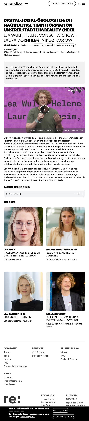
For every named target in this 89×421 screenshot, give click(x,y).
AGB (6, 362)
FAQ (63, 355)
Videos (64, 352)
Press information (13, 380)
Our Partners (38, 352)
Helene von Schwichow (49, 35)
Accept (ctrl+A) (60, 410)
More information (75, 130)
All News (8, 377)
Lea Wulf (13, 35)
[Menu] (26, 4)
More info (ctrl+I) (28, 417)
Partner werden (40, 355)
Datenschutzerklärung (15, 366)
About (7, 352)
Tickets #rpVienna (62, 3)
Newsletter (9, 384)
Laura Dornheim (21, 40)
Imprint (8, 359)
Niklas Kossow (57, 40)
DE (79, 4)
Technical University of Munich (61, 259)
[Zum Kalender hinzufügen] (30, 45)
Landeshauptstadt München (18, 320)
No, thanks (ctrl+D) (63, 417)
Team (7, 355)
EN (83, 4)
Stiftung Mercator (13, 259)
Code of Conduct (69, 359)
